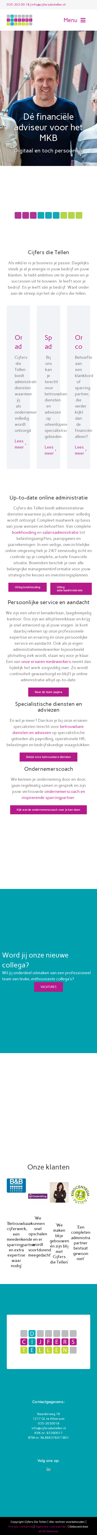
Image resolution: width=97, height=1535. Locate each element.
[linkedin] (48, 1469)
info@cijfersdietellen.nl (48, 5)
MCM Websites (48, 1531)
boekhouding (24, 532)
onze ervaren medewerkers (46, 661)
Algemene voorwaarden (51, 1526)
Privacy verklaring (21, 1526)
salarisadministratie (60, 532)
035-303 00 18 (18, 5)
